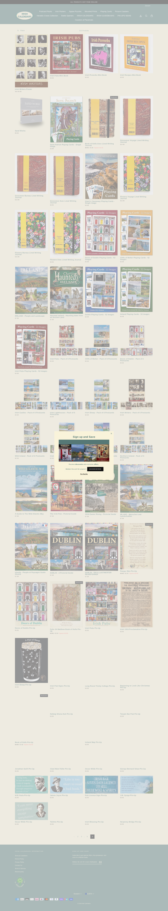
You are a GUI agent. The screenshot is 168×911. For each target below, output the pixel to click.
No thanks (84, 474)
